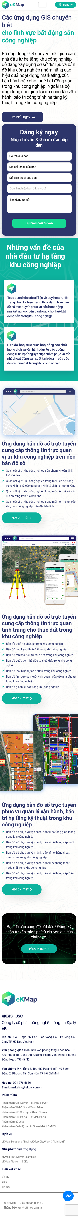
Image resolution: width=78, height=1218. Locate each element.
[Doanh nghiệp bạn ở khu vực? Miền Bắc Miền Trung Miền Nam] (39, 188)
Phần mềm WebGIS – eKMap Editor (23, 1107)
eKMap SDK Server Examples (19, 1156)
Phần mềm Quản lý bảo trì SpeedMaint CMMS (29, 1126)
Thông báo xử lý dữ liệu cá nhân (23, 1207)
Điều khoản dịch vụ (31, 1203)
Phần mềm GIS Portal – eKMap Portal (24, 1117)
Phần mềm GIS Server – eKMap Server (25, 1102)
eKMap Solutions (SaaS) (16, 1141)
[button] (65, 5)
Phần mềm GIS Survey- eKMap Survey (24, 1112)
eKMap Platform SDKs (15, 1161)
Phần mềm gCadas (13, 1121)
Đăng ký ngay (38, 948)
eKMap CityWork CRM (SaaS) (48, 1141)
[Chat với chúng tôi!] (68, 1196)
